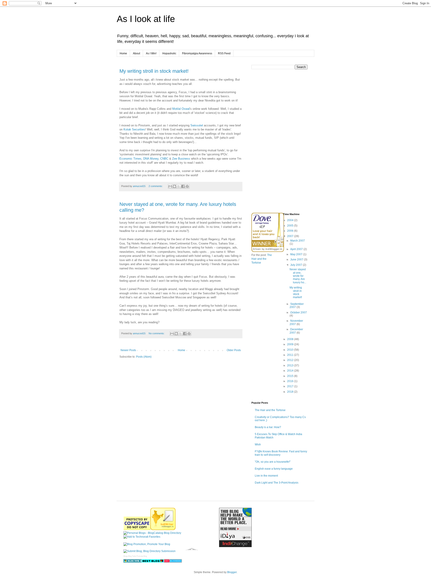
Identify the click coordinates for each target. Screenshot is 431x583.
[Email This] (170, 186)
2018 (290, 391)
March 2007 (297, 240)
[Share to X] (178, 186)
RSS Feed (224, 53)
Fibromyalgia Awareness (197, 53)
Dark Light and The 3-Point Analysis (276, 482)
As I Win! (151, 53)
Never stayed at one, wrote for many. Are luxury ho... (298, 276)
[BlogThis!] (174, 186)
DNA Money (150, 158)
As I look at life (146, 19)
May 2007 (296, 254)
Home (123, 53)
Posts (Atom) (144, 356)
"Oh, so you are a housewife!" (272, 461)
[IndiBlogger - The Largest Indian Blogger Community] (163, 529)
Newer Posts (128, 350)
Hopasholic (169, 53)
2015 (290, 376)
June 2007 (297, 259)
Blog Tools (132, 556)
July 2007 (296, 264)
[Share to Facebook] (183, 186)
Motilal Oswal (181, 108)
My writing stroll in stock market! (154, 71)
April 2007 (296, 249)
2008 (290, 339)
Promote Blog (141, 556)
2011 (290, 354)
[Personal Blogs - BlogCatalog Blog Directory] (152, 533)
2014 (290, 370)
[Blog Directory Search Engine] (149, 551)
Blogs (125, 556)
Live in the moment (266, 475)
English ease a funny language (274, 468)
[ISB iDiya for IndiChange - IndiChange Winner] (235, 546)
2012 (290, 360)
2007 (290, 236)
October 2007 (298, 312)
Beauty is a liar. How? (268, 427)
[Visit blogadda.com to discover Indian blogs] (173, 561)
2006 (290, 230)
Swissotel (197, 125)
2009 (290, 344)
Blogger (232, 572)
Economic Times (130, 158)
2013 (290, 365)
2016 (290, 381)
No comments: (157, 333)
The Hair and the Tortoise (261, 258)
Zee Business (181, 158)
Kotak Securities (134, 129)
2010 (290, 349)
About (136, 53)
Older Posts (234, 350)
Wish (258, 444)
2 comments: (156, 186)
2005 (290, 225)
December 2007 (296, 331)
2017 (290, 386)
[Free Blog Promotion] (146, 544)
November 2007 (296, 322)
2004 (290, 220)
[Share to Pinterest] (187, 186)
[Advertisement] (285, 177)
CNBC (164, 158)
